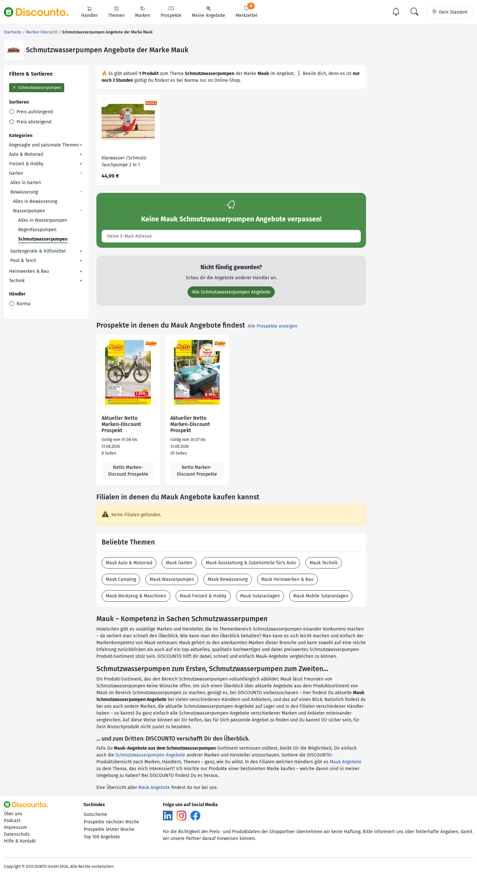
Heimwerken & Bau (29, 271)
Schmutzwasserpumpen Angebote (150, 755)
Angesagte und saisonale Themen (44, 145)
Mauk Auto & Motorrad (129, 563)
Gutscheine (95, 814)
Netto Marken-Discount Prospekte (128, 471)
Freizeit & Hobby (26, 164)
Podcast (12, 820)
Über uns (13, 814)
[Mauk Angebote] (13, 50)
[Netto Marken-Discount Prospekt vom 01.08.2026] (128, 372)
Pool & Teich (23, 260)
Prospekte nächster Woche (111, 822)
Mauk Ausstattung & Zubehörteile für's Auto (251, 563)
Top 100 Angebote (102, 837)
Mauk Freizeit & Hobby (203, 596)
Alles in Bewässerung (35, 201)
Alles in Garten (25, 182)
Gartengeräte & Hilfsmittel (38, 251)
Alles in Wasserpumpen (42, 220)
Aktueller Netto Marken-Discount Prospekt (121, 424)
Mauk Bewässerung (228, 579)
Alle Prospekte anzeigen (272, 326)
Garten (16, 173)
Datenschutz (17, 834)
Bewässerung (24, 192)
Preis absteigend (33, 122)
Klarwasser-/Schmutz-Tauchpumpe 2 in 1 (125, 161)
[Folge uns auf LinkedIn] (168, 815)
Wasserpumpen (29, 211)
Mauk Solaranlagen (260, 596)
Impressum (15, 827)
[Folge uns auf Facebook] (195, 815)
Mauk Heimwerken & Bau (287, 579)
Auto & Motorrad (26, 154)
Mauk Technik (323, 563)
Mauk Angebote (345, 762)
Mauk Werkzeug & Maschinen (136, 596)
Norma (23, 303)
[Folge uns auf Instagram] (181, 815)
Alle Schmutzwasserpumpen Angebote (231, 292)
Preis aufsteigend (34, 112)
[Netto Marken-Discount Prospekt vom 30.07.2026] (197, 372)
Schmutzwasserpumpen (39, 87)
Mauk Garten (179, 563)
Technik (17, 280)
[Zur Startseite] (40, 12)
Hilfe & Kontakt (20, 841)
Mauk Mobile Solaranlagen (320, 596)
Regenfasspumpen (37, 229)
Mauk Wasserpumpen (172, 579)
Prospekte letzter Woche (109, 829)
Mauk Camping (121, 579)
